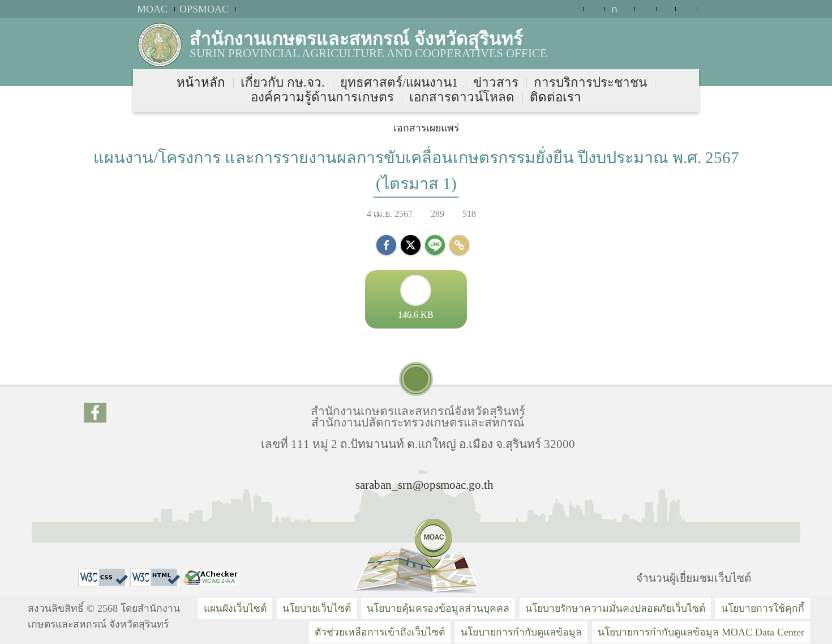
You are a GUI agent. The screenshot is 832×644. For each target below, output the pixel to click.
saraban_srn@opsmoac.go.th (424, 484)
